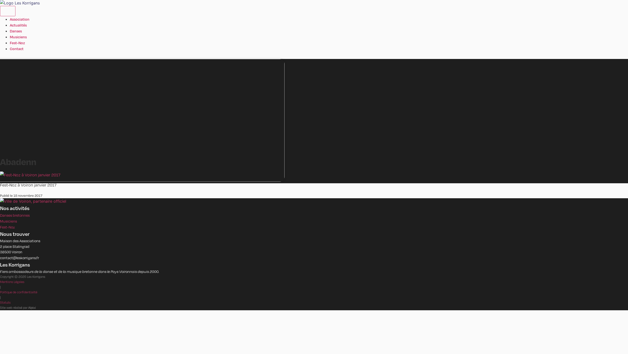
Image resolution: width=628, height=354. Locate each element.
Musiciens (8, 221)
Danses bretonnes (15, 215)
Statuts (5, 302)
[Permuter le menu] (7, 11)
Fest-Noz (7, 227)
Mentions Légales (12, 282)
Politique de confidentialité (18, 292)
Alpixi (32, 307)
